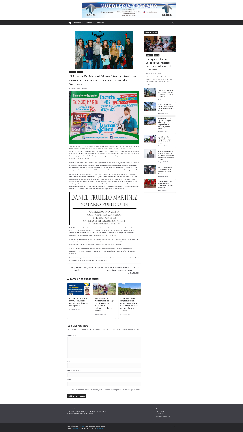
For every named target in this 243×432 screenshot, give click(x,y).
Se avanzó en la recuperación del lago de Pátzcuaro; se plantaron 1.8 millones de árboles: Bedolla (104, 304)
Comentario (72, 335)
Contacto (100, 23)
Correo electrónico (74, 370)
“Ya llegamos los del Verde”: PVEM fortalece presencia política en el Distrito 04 (158, 64)
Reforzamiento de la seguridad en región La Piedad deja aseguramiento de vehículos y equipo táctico (165, 124)
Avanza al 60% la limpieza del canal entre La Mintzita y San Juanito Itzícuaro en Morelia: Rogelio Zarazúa (129, 304)
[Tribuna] (69, 23)
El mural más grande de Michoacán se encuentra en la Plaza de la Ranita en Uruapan (166, 93)
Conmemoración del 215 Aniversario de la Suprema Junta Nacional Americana (165, 184)
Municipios (73, 72)
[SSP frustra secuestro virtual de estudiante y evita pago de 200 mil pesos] (150, 171)
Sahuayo (80, 72)
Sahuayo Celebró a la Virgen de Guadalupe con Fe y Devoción (86, 268)
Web (69, 379)
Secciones (77, 23)
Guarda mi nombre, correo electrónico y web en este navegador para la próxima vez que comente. (105, 390)
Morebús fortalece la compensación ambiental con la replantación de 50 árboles (166, 107)
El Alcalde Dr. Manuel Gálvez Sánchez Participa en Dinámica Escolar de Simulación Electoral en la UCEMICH (122, 270)
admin (85, 88)
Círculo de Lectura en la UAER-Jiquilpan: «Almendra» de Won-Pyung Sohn (78, 302)
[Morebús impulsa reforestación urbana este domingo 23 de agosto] (150, 141)
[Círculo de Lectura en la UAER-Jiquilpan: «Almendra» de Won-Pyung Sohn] (78, 285)
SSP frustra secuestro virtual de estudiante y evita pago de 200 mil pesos (165, 170)
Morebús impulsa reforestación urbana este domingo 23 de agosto (164, 140)
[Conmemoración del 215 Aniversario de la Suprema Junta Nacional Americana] (150, 186)
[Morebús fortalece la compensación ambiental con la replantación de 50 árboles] (150, 108)
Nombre (71, 361)
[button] (82, 22)
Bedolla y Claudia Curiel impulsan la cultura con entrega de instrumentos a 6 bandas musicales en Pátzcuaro (166, 155)
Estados (89, 23)
